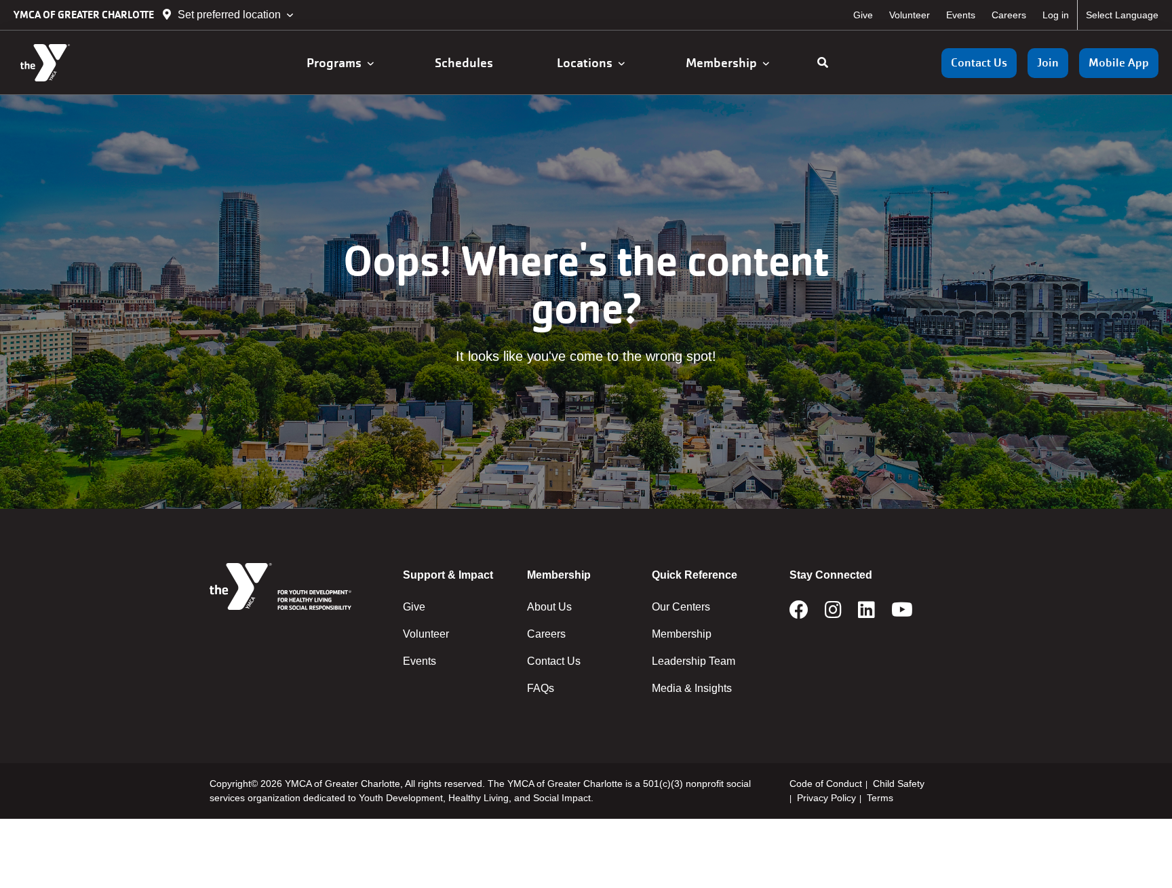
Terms (880, 797)
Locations (587, 63)
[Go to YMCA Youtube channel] (902, 614)
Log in (1055, 14)
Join (1048, 63)
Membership (724, 63)
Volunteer (909, 14)
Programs (337, 63)
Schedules (465, 63)
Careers (1009, 14)
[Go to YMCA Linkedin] (866, 614)
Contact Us (979, 63)
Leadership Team (693, 661)
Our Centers (681, 607)
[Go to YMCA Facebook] (798, 614)
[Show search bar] (822, 63)
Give (863, 14)
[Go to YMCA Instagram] (833, 614)
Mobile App (1119, 63)
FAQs (540, 688)
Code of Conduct (825, 783)
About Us (549, 607)
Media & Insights (692, 688)
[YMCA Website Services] (91, 62)
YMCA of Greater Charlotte (85, 14)
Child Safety (898, 783)
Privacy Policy (826, 797)
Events (960, 14)
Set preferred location (229, 14)
